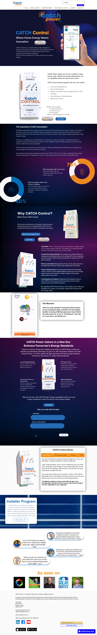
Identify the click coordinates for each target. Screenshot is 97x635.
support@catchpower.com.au (22, 610)
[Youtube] (28, 622)
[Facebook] (23, 622)
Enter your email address (38, 422)
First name (36, 413)
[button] (34, 8)
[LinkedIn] (18, 622)
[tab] (47, 455)
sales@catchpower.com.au (22, 611)
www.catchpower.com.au (21, 614)
